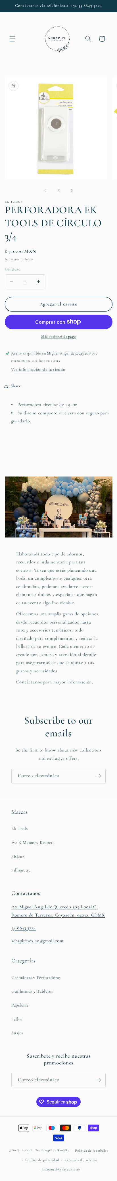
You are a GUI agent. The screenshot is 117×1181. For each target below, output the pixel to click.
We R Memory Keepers (33, 842)
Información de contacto (61, 1169)
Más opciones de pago (58, 336)
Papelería (19, 1005)
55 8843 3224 (23, 928)
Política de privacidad (42, 1160)
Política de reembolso (91, 1151)
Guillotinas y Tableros (32, 991)
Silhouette (21, 870)
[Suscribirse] (98, 776)
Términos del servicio (81, 1160)
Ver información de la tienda (38, 369)
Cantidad (13, 269)
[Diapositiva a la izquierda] (45, 190)
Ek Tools (19, 828)
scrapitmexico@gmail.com (37, 941)
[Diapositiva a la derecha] (71, 190)
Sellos (16, 1019)
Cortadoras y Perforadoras (36, 977)
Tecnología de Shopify (52, 1151)
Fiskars (18, 856)
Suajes (17, 1032)
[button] (12, 39)
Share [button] (16, 385)
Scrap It (28, 1151)
